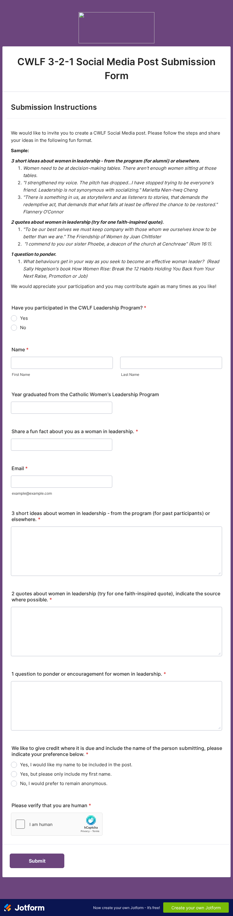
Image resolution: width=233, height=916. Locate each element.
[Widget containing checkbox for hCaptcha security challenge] (57, 824)
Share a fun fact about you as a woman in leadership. (75, 431)
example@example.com (32, 493)
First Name (21, 374)
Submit (37, 861)
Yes (24, 318)
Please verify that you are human (51, 805)
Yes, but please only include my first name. (66, 774)
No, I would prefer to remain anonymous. (63, 783)
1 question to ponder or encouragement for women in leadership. (89, 674)
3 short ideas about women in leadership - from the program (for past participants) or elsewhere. (111, 516)
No (23, 327)
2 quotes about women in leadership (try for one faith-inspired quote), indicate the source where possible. (116, 596)
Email (20, 468)
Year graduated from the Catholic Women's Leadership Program (85, 394)
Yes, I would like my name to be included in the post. (76, 764)
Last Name (130, 374)
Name (20, 349)
